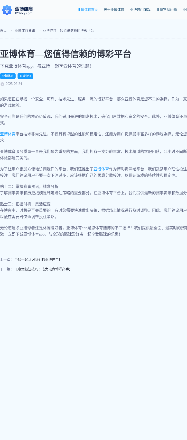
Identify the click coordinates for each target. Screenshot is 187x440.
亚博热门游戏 (140, 9)
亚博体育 (8, 76)
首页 (3, 30)
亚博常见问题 (166, 9)
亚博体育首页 (87, 9)
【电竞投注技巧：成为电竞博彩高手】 (43, 269)
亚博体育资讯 (25, 30)
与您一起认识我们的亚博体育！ (38, 259)
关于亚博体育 (114, 9)
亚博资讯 (25, 76)
